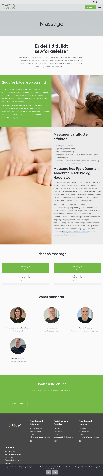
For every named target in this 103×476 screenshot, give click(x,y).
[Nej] (100, 470)
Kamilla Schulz (51, 328)
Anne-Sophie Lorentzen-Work (18, 328)
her (84, 229)
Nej (55, 472)
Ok (48, 472)
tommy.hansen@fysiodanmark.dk (75, 232)
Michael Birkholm (17, 359)
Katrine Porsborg (85, 328)
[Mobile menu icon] (99, 7)
